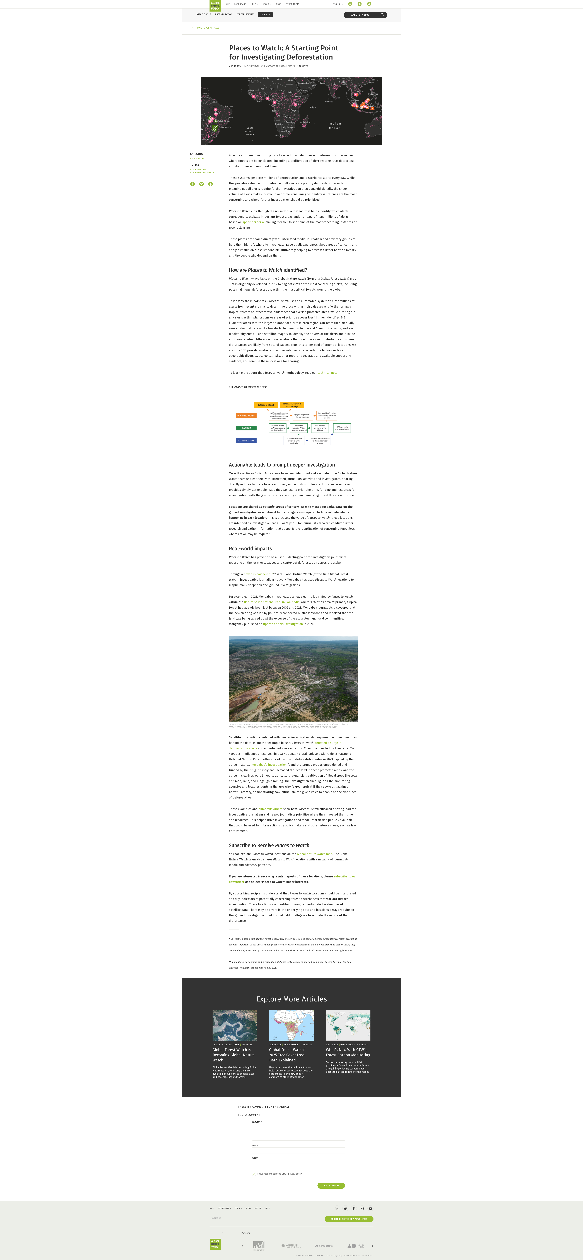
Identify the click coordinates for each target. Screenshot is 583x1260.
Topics (238, 1208)
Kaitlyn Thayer (252, 66)
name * (255, 1158)
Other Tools (292, 4)
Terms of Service (323, 1256)
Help (253, 4)
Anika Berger (268, 66)
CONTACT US (215, 1218)
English (337, 4)
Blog (278, 4)
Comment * (257, 1122)
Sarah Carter (288, 66)
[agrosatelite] (323, 1246)
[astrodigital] (356, 1246)
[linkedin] (337, 1208)
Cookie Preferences (304, 1255)
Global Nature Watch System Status (358, 1256)
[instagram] (192, 184)
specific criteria (253, 222)
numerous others (270, 809)
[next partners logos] (372, 1246)
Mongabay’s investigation (269, 764)
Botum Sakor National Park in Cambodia (272, 602)
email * (255, 1146)
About (266, 4)
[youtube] (370, 1208)
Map (227, 4)
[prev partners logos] (243, 1246)
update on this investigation (283, 624)
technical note (328, 373)
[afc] (258, 1246)
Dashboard (240, 4)
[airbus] (291, 1246)
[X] (201, 184)
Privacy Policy (336, 1256)
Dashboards (224, 1208)
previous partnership (258, 574)
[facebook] (210, 184)
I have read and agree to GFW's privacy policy (279, 1174)
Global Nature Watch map (314, 854)
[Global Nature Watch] (215, 1244)
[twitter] (345, 1208)
